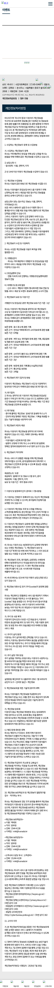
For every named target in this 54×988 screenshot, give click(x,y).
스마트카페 (48, 986)
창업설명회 (37, 986)
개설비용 (16, 986)
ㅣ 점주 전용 (23, 98)
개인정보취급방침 (9, 98)
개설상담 (26, 986)
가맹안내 (5, 986)
